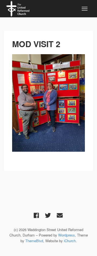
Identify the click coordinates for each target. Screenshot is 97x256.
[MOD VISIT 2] (48, 103)
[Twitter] (48, 215)
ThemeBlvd (34, 240)
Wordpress (66, 235)
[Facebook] (36, 215)
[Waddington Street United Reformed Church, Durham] (17, 7)
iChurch (70, 240)
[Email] (60, 215)
